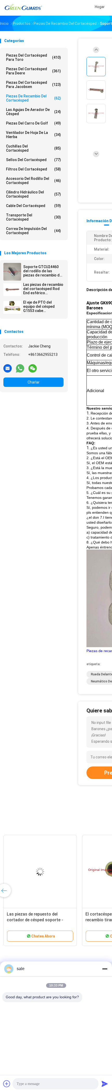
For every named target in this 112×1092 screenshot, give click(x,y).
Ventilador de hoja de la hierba (33, 135)
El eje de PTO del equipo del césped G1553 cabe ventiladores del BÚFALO (39, 306)
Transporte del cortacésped (33, 217)
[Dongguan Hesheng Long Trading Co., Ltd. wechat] (32, 368)
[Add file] (6, 1083)
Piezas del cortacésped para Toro (33, 57)
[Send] (105, 1083)
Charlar (34, 382)
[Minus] (105, 969)
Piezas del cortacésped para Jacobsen (33, 84)
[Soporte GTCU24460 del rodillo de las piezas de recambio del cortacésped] (12, 272)
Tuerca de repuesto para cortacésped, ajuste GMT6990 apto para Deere (36, 920)
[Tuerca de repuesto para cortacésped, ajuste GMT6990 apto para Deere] (40, 871)
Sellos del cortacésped (33, 160)
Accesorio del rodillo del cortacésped (33, 180)
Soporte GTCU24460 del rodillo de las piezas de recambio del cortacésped (43, 271)
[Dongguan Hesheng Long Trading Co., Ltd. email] (7, 368)
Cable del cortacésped (33, 206)
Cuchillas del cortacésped (33, 148)
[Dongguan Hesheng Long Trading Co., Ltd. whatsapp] (20, 368)
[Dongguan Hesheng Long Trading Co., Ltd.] (23, 8)
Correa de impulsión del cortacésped (33, 231)
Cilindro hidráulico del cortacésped (33, 194)
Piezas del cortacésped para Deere (33, 71)
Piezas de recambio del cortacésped (33, 98)
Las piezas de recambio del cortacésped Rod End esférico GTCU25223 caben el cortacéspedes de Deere (43, 288)
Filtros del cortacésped (33, 169)
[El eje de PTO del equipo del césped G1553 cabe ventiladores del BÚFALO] (12, 307)
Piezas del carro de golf (33, 123)
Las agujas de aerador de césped (33, 112)
